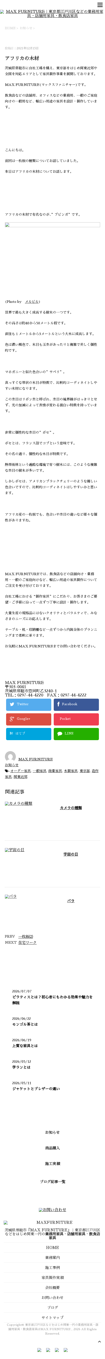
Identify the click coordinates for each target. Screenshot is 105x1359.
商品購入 (52, 1148)
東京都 (85, 771)
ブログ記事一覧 (52, 1182)
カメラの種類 (71, 808)
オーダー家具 (20, 771)
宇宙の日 (70, 854)
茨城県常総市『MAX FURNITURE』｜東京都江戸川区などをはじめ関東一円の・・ (52, 1234)
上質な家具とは (25, 1046)
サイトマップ (52, 1317)
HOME (52, 1247)
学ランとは (21, 1067)
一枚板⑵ (25, 936)
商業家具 (55, 771)
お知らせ (12, 765)
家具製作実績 (52, 1277)
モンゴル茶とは (25, 1024)
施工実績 (52, 1163)
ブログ (52, 1307)
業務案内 (52, 1257)
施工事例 (52, 1267)
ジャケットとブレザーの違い (36, 1089)
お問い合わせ (52, 1297)
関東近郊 (20, 776)
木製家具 (71, 771)
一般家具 (39, 771)
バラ (70, 901)
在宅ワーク (27, 942)
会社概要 (52, 1287)
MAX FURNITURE (35, 759)
